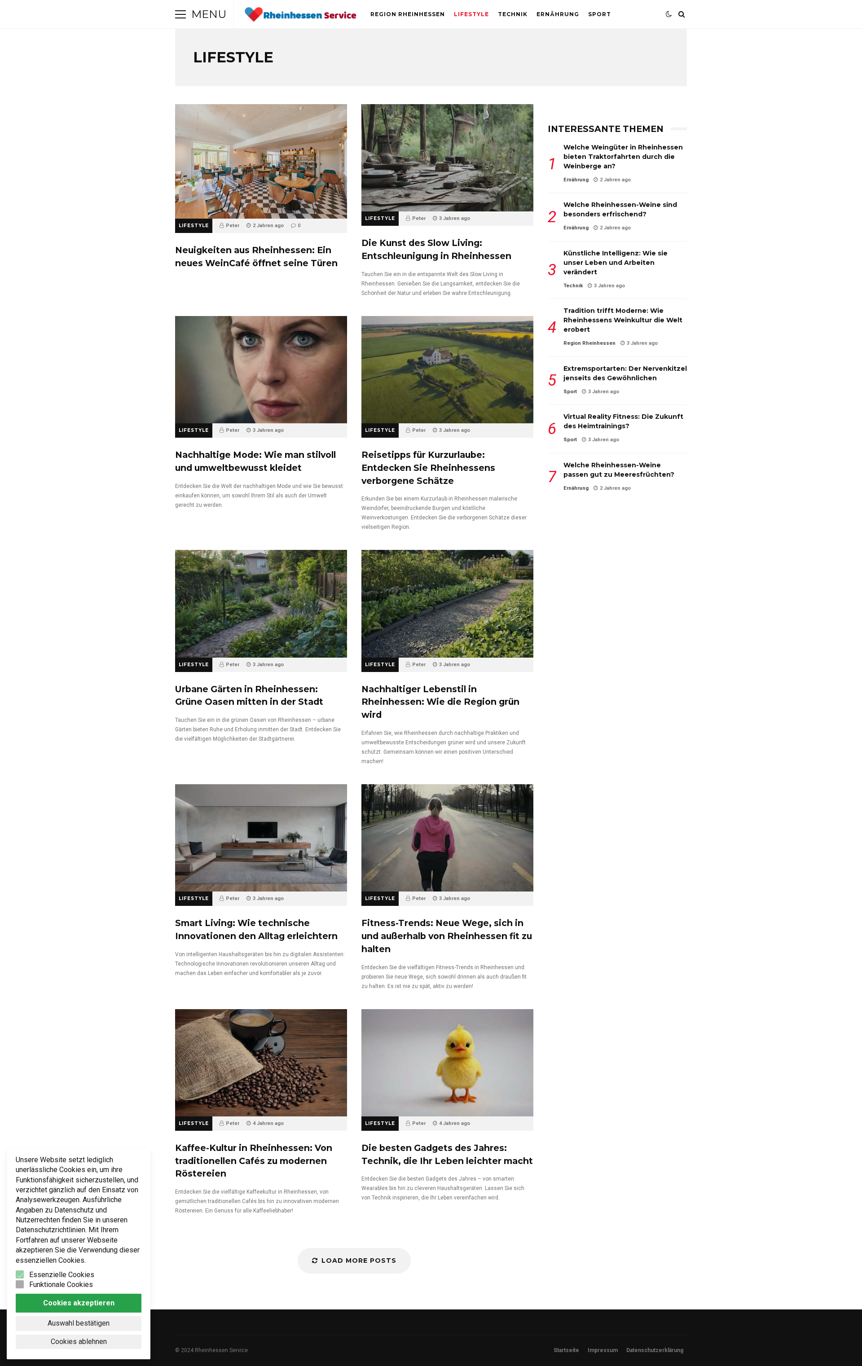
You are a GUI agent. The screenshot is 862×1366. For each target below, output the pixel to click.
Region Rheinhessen (407, 14)
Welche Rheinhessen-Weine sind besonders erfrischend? (620, 209)
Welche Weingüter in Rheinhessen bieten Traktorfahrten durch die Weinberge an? (623, 156)
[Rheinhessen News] (300, 16)
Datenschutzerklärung (654, 1350)
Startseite (566, 1350)
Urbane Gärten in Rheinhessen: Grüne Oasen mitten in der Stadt (261, 603)
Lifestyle (471, 14)
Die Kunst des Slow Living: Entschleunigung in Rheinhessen (447, 157)
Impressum (603, 1350)
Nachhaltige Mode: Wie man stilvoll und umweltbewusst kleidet (261, 369)
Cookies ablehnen (79, 1341)
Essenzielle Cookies (61, 1274)
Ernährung (558, 14)
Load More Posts (358, 1260)
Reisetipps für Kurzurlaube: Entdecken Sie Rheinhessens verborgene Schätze (447, 369)
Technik (513, 14)
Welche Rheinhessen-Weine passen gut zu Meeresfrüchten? (618, 470)
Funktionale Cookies (61, 1284)
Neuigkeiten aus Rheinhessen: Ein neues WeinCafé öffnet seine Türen (261, 161)
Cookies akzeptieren (78, 1303)
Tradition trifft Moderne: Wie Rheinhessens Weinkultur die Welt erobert (622, 320)
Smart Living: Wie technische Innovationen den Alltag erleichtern (261, 838)
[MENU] (180, 14)
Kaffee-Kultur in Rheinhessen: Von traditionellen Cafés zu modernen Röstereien (261, 1062)
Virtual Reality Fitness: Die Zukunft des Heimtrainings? (623, 421)
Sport (599, 14)
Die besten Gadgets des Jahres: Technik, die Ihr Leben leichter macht (447, 1062)
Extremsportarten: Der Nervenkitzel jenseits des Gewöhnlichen (625, 373)
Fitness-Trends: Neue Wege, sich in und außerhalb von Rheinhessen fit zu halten (447, 838)
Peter (232, 225)
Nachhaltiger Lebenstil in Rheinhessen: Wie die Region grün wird (447, 603)
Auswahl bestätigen (79, 1323)
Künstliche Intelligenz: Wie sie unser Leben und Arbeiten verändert (615, 262)
